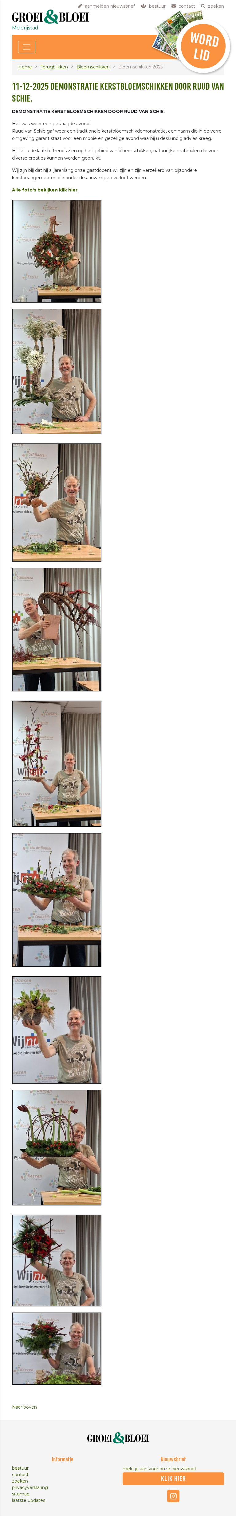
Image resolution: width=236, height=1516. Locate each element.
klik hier (173, 1479)
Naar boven (24, 1407)
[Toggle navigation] (26, 47)
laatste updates (28, 1500)
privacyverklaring (30, 1487)
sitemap (21, 1494)
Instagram (173, 1496)
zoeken (20, 1481)
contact (20, 1474)
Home (25, 67)
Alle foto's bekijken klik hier (44, 190)
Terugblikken (54, 67)
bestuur (20, 1468)
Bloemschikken (93, 67)
